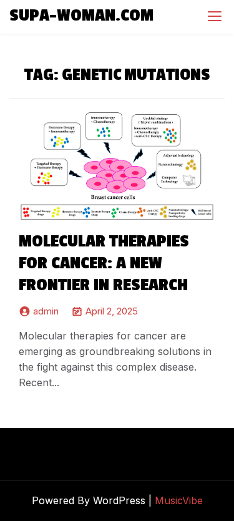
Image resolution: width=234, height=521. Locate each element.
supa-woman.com (81, 16)
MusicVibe (179, 500)
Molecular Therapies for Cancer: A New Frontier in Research (104, 263)
